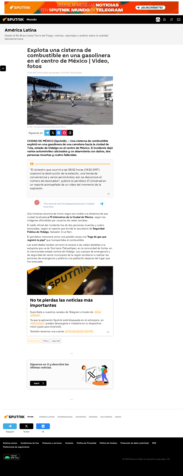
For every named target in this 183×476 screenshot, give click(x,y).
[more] (108, 194)
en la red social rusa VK (79, 331)
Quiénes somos (10, 443)
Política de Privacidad (86, 443)
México (46, 341)
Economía (81, 416)
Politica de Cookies (108, 443)
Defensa (93, 416)
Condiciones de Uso (30, 443)
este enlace (37, 323)
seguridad (56, 341)
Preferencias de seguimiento (16, 447)
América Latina (34, 341)
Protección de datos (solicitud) (135, 443)
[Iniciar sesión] (164, 19)
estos (98, 312)
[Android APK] (11, 457)
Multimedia (106, 416)
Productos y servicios (52, 443)
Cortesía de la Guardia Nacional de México (50, 127)
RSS (154, 443)
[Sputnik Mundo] (14, 22)
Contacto (69, 443)
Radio (118, 416)
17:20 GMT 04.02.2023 (37, 72)
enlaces (35, 315)
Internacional (65, 416)
